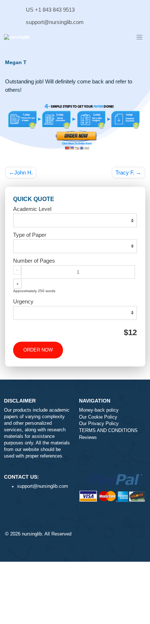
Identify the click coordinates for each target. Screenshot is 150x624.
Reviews (88, 437)
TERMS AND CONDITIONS (108, 430)
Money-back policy (99, 410)
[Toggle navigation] (139, 37)
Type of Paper (29, 235)
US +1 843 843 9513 (50, 10)
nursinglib (32, 534)
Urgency (23, 301)
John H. (23, 172)
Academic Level (32, 209)
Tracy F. (124, 172)
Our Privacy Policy (99, 423)
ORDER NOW (38, 350)
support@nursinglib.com (55, 22)
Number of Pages (34, 261)
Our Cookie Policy (98, 417)
